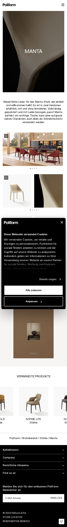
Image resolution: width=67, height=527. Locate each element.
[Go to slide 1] (30, 168)
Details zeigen (47, 279)
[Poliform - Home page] (9, 4)
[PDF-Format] (33, 332)
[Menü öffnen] (63, 5)
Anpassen (32, 301)
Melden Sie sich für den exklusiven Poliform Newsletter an (30, 488)
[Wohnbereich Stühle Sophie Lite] (33, 401)
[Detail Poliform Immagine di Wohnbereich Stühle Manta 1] (6, 136)
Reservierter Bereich (16, 521)
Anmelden (56, 498)
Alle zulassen (34, 290)
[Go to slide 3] (34, 168)
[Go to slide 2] (32, 168)
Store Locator (13, 517)
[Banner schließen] (62, 222)
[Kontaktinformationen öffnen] (61, 521)
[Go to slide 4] (36, 168)
